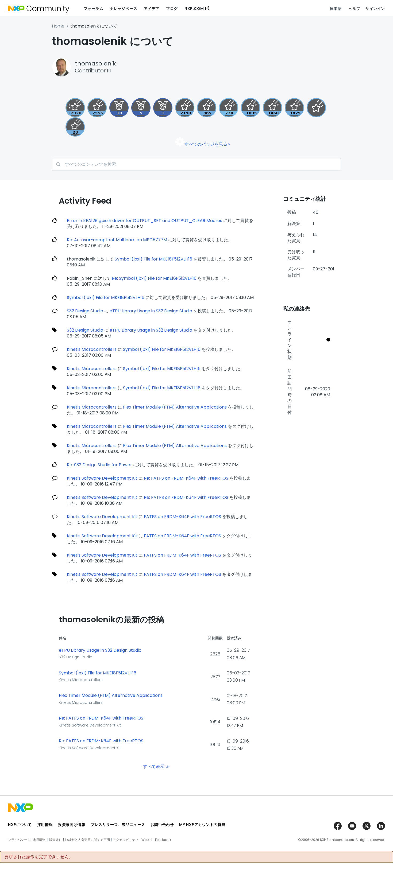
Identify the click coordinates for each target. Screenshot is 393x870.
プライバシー (17, 839)
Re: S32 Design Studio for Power (99, 465)
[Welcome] (316, 107)
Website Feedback (156, 839)
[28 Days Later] (75, 127)
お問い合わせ (162, 824)
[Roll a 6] (184, 107)
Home (58, 26)
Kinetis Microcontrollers (92, 349)
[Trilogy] (250, 107)
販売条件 (55, 839)
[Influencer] (119, 107)
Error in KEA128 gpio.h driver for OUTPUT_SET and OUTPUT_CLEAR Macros (144, 220)
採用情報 (45, 824)
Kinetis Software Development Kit (102, 478)
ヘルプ (354, 8)
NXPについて (20, 824)
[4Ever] (272, 107)
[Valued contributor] (141, 107)
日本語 (336, 8)
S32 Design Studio (85, 311)
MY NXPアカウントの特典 (202, 824)
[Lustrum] (294, 107)
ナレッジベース (123, 8)
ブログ (172, 8)
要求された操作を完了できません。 (39, 857)
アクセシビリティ (125, 839)
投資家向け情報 (71, 824)
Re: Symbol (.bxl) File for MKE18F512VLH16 (154, 278)
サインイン (375, 8)
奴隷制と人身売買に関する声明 (87, 839)
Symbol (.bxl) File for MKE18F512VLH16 (153, 259)
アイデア (151, 8)
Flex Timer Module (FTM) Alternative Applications (175, 407)
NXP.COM (194, 8)
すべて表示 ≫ (156, 766)
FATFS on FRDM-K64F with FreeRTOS (182, 517)
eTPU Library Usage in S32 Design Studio (151, 311)
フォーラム (93, 8)
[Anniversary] (206, 107)
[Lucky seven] (97, 107)
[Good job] (162, 107)
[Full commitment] (228, 107)
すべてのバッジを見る (205, 144)
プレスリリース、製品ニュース (118, 824)
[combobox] (196, 164)
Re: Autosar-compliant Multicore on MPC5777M (117, 240)
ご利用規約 (38, 839)
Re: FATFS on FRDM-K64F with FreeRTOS (186, 478)
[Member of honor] (75, 107)
